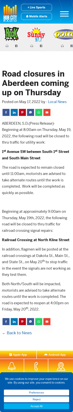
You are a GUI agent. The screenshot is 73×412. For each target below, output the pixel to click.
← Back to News (17, 333)
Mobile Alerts (37, 16)
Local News (57, 102)
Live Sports (37, 7)
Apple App (20, 354)
